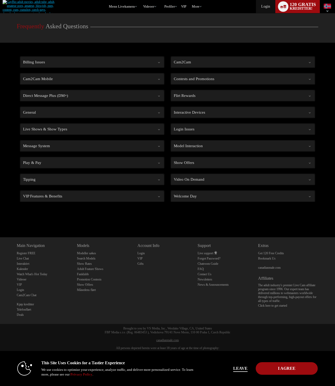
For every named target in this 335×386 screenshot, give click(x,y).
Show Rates (84, 264)
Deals (20, 315)
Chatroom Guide (208, 264)
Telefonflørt (24, 309)
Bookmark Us (267, 258)
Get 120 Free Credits (271, 253)
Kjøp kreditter (25, 304)
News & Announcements (213, 284)
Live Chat (23, 258)
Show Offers (85, 284)
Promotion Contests (89, 279)
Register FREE (26, 253)
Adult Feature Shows (90, 269)
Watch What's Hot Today (32, 274)
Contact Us (204, 274)
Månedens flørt (86, 290)
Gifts (140, 264)
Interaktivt (23, 264)
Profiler (169, 6)
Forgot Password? (209, 258)
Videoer (148, 6)
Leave (240, 368)
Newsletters (205, 279)
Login (265, 6)
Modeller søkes (86, 253)
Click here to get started (272, 305)
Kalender (22, 269)
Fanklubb (83, 274)
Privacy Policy (81, 374)
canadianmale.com (269, 267)
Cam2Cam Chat (26, 295)
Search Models (86, 258)
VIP (183, 6)
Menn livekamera (122, 6)
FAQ (201, 269)
